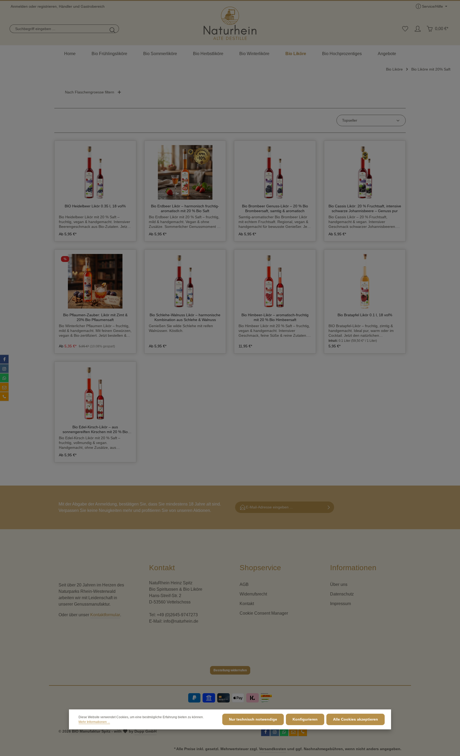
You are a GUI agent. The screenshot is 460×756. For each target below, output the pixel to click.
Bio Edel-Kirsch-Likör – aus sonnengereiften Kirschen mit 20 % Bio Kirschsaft (95, 429)
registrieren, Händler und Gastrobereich (71, 6)
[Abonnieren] (329, 507)
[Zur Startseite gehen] (230, 23)
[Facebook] (4, 359)
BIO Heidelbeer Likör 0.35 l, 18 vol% (95, 206)
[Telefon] (4, 396)
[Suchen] (112, 28)
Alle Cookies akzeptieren (355, 719)
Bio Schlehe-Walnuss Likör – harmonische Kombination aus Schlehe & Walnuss (185, 317)
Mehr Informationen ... (94, 722)
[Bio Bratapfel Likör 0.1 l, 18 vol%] (364, 281)
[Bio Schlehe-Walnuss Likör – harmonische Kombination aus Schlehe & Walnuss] (185, 281)
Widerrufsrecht (253, 594)
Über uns (338, 584)
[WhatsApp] (4, 378)
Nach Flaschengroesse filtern (89, 92)
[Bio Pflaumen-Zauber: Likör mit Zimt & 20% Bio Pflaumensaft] (95, 281)
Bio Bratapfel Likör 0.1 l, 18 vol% (365, 315)
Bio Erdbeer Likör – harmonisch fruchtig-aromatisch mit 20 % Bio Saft (185, 208)
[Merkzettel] (405, 28)
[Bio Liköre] (295, 53)
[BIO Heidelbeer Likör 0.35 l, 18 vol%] (95, 172)
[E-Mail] (4, 387)
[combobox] (58, 28)
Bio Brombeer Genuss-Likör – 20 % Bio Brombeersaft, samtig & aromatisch (275, 208)
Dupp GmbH (145, 731)
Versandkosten (272, 749)
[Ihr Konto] (417, 28)
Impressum (340, 603)
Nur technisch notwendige (253, 719)
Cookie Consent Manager (264, 613)
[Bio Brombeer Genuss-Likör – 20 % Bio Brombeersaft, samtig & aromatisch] (275, 172)
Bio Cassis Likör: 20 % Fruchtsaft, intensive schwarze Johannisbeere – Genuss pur (364, 208)
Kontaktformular (105, 615)
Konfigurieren (305, 719)
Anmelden (19, 6)
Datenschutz (342, 594)
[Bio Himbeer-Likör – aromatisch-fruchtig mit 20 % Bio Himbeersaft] (275, 281)
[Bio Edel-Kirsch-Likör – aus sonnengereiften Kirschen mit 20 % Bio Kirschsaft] (95, 393)
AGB (244, 584)
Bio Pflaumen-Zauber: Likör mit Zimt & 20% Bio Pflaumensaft (95, 317)
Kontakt (247, 603)
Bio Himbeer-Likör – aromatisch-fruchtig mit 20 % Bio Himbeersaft (275, 317)
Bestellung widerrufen (230, 670)
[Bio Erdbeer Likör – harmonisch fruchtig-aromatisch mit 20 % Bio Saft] (185, 172)
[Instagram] (4, 368)
